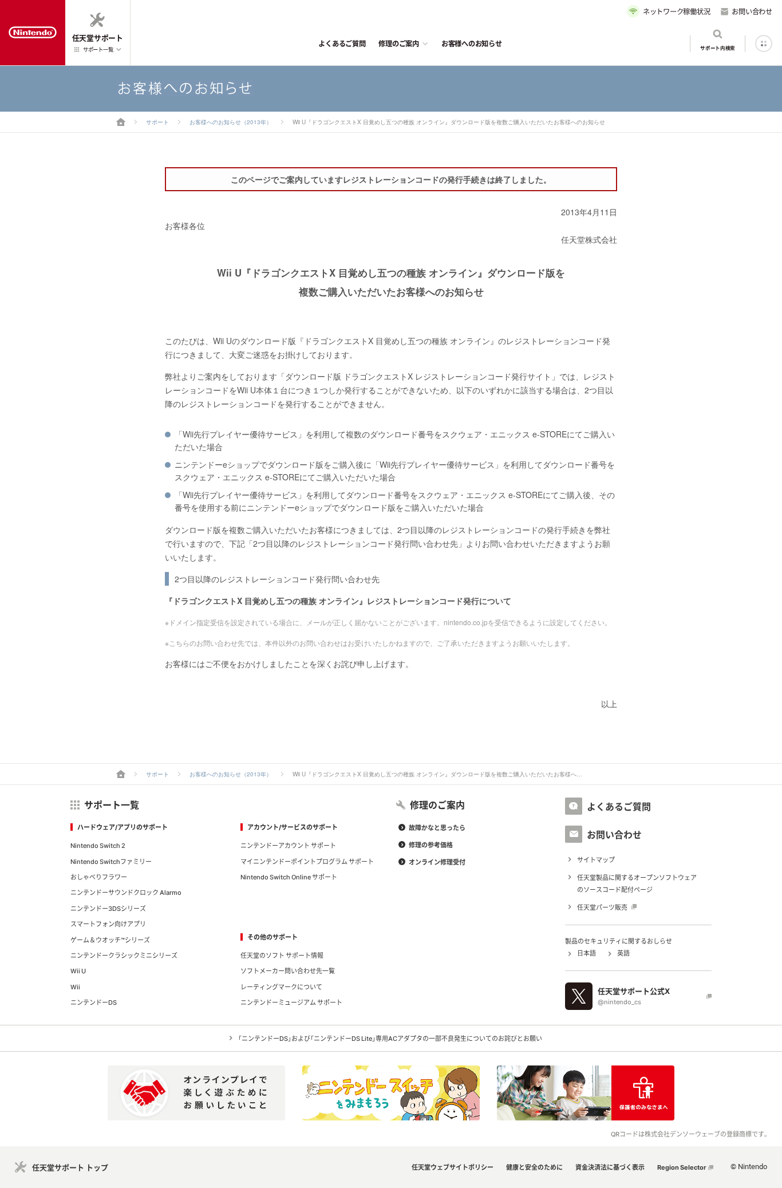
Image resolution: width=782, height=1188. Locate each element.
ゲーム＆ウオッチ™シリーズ (110, 940)
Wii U (78, 971)
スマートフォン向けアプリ (108, 924)
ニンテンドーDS (93, 1002)
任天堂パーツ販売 (602, 907)
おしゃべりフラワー (98, 877)
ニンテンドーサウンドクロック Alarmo (125, 892)
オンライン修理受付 (437, 862)
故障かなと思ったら (437, 827)
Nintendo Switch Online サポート (288, 877)
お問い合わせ (752, 11)
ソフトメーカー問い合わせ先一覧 (287, 971)
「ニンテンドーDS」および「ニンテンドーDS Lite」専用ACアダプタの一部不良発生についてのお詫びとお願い (390, 1038)
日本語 (586, 953)
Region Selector (681, 1167)
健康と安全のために (534, 1167)
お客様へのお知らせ (471, 43)
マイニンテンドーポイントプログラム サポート (307, 861)
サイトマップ (596, 860)
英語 (623, 953)
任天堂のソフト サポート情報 (281, 955)
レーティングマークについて (281, 987)
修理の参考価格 (431, 845)
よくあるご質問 (341, 43)
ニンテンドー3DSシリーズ (108, 908)
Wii (75, 987)
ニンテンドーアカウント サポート (288, 845)
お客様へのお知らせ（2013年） (230, 122)
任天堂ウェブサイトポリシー (452, 1167)
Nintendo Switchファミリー (111, 861)
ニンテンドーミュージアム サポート (291, 1002)
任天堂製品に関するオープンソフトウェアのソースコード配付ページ (637, 883)
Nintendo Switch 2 (97, 845)
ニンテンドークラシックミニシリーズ (123, 955)
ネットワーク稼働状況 (676, 11)
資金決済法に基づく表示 (610, 1167)
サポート (157, 122)
